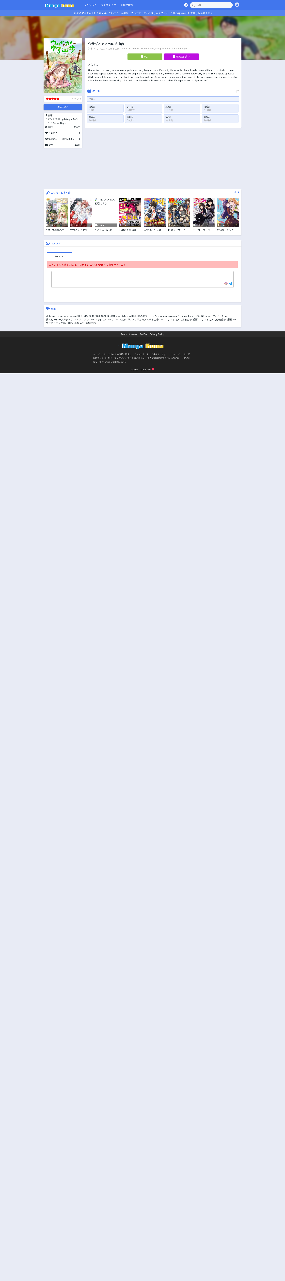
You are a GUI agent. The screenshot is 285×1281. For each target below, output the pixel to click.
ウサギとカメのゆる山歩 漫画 (181, 319)
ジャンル (89, 4)
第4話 (92, 117)
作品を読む (63, 107)
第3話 (130, 117)
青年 (57, 119)
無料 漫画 (89, 316)
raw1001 (131, 316)
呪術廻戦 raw (203, 316)
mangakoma (187, 316)
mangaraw (62, 316)
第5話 (207, 106)
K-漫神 (111, 316)
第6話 (168, 106)
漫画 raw (51, 316)
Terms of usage (129, 334)
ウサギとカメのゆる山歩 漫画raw (217, 319)
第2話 (168, 117)
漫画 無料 (100, 316)
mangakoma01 (171, 316)
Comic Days (59, 123)
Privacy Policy (157, 334)
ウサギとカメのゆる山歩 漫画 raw (64, 323)
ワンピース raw (219, 316)
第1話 (207, 117)
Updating (65, 119)
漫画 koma (90, 323)
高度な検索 (127, 4)
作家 (145, 56)
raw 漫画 (121, 316)
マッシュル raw (103, 319)
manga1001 (76, 316)
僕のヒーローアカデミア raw (62, 319)
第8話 (92, 106)
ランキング (107, 4)
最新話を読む (182, 56)
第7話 (130, 106)
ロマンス (50, 119)
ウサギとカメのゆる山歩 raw (147, 319)
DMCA (143, 334)
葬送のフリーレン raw (150, 316)
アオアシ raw (86, 319)
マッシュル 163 (121, 319)
